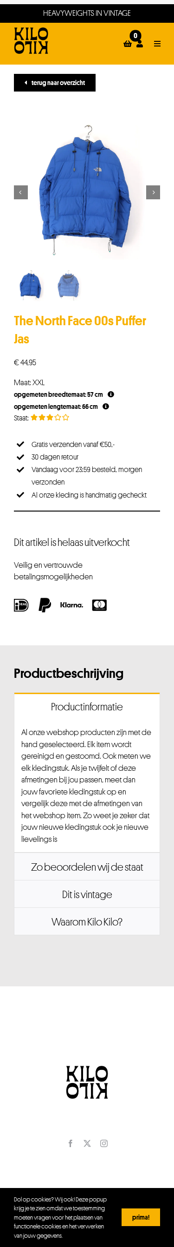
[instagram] (104, 1143)
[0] (128, 43)
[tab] (87, 706)
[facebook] (70, 1143)
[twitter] (87, 1143)
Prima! (140, 1217)
